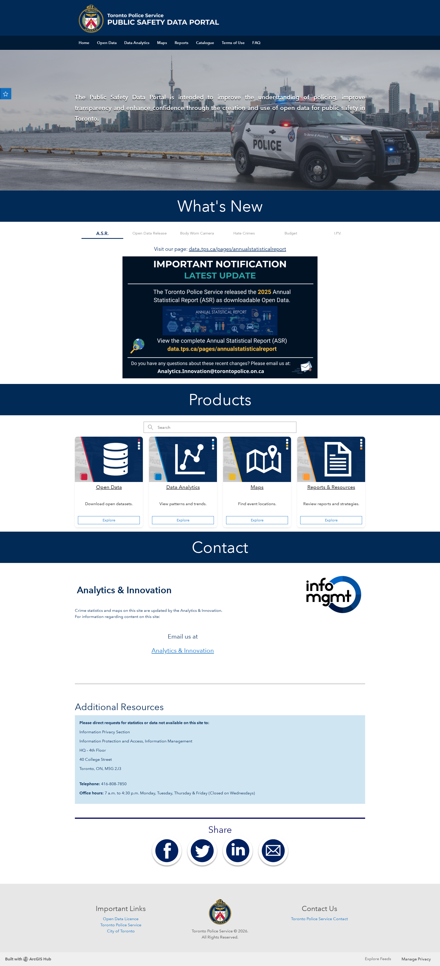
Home (84, 42)
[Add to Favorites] (5, 93)
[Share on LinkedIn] (237, 850)
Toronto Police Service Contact (319, 918)
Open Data (107, 42)
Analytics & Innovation (183, 650)
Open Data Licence (121, 918)
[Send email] (273, 850)
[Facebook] (166, 850)
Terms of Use (233, 42)
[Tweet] (202, 850)
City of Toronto (121, 931)
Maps (162, 42)
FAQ (256, 42)
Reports (181, 42)
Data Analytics (136, 42)
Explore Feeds (378, 958)
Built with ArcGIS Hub (28, 959)
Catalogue (205, 42)
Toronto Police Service (120, 924)
